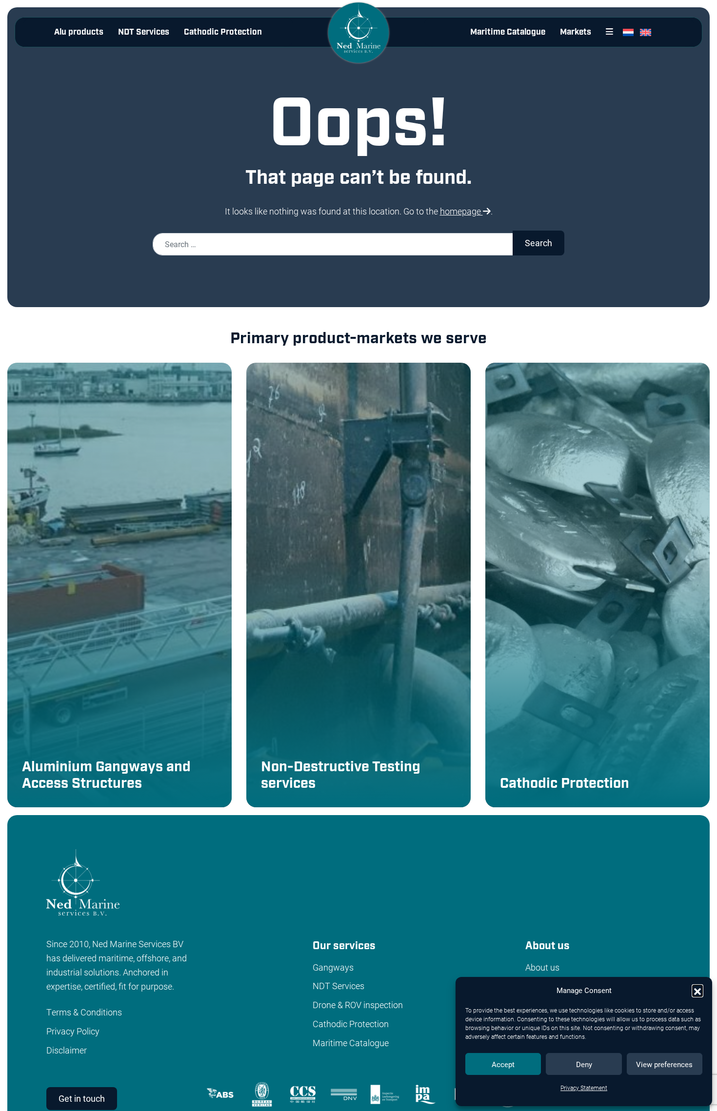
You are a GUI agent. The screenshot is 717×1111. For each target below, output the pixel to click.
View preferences (664, 1064)
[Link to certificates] (410, 1093)
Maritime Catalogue (507, 32)
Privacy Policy (73, 1031)
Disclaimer (66, 1050)
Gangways (333, 967)
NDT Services (143, 32)
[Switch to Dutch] (630, 32)
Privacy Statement (583, 1088)
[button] (697, 990)
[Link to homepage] (358, 40)
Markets (575, 32)
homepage (461, 211)
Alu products (78, 32)
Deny (584, 1064)
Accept (503, 1064)
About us (542, 967)
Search (538, 243)
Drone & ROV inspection (358, 1005)
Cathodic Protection (223, 32)
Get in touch (82, 1098)
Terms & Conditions (84, 1012)
